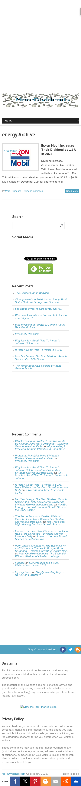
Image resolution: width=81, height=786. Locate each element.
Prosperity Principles (27, 333)
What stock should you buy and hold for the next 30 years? (41, 317)
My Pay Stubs (23, 572)
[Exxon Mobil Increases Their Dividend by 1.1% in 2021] (20, 157)
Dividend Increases (33, 191)
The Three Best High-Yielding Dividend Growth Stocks (38, 367)
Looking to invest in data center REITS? (38, 308)
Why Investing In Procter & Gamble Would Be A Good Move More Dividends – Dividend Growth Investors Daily (41, 443)
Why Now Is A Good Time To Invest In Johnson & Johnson (37, 342)
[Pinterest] (35, 781)
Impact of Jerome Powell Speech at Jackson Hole (40, 537)
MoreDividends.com (13, 773)
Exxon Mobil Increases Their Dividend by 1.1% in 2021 (58, 149)
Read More (72, 191)
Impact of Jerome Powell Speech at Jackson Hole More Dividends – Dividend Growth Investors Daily (41, 533)
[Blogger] (45, 781)
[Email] (56, 781)
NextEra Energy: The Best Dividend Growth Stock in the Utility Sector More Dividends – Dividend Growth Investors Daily (41, 502)
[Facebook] (15, 781)
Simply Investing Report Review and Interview (39, 573)
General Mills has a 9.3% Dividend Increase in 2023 (37, 564)
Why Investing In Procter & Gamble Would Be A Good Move (40, 326)
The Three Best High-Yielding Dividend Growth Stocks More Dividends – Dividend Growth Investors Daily (40, 519)
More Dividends (13, 191)
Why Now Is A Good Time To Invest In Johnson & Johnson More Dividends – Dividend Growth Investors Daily (37, 470)
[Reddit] (66, 781)
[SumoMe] (76, 781)
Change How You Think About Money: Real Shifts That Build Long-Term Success (40, 301)
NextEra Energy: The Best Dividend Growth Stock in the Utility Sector (41, 358)
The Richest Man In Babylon (32, 292)
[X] (25, 781)
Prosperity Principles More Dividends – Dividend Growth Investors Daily (38, 457)
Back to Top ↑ (71, 773)
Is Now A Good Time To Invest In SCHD (38, 349)
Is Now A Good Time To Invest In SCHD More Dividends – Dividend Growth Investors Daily (41, 487)
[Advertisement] (40, 42)
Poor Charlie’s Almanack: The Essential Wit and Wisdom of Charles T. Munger (40, 555)
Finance (20, 562)
